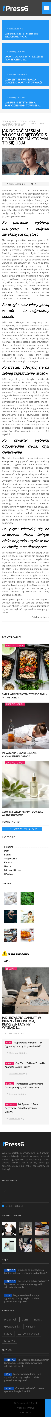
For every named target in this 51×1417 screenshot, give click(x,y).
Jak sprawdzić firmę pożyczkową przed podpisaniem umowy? (21, 1108)
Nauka (7, 866)
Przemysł (8, 846)
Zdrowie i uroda (27, 121)
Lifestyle (8, 874)
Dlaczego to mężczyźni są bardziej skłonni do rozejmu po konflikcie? (25, 1271)
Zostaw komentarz (22, 829)
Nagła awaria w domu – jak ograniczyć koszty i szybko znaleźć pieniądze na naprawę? (22, 1298)
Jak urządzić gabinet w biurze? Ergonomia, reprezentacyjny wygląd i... (21, 1022)
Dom (6, 850)
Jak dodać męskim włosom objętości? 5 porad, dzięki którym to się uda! (23, 124)
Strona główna (9, 121)
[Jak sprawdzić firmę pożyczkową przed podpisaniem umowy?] (42, 1245)
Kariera (8, 862)
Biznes (7, 854)
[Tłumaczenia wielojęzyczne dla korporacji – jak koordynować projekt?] (26, 1245)
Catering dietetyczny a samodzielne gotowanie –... (23, 104)
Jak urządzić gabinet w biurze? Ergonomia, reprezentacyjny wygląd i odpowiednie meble (26, 1284)
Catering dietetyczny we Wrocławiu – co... (21, 35)
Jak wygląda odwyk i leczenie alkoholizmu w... (24, 58)
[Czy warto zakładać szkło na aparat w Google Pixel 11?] (9, 1245)
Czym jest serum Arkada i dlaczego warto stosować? (23, 81)
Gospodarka (10, 858)
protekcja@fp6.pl (14, 1206)
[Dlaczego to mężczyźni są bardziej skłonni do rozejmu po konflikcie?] (9, 1228)
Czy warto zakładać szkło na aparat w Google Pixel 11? (24, 1390)
